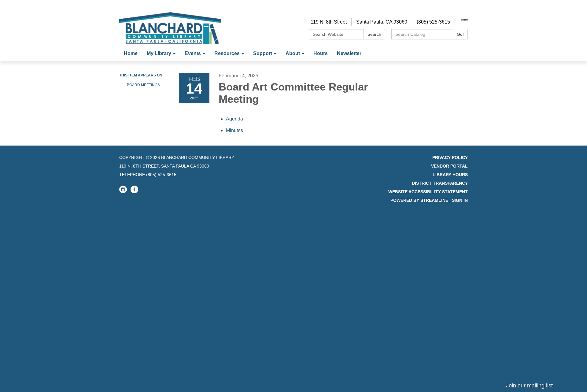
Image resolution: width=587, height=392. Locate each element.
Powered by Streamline (419, 200)
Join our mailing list (529, 386)
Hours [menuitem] (320, 53)
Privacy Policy (450, 157)
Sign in (460, 200)
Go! (460, 34)
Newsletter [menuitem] (349, 53)
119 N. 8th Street (329, 21)
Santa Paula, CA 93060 (381, 21)
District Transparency (440, 183)
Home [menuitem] (131, 53)
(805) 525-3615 (433, 21)
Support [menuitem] (262, 53)
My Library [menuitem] (159, 53)
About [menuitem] (293, 53)
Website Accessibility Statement (428, 191)
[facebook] (134, 191)
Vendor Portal (449, 166)
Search (374, 34)
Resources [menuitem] (227, 53)
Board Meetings (143, 85)
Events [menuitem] (193, 53)
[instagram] (123, 191)
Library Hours (450, 174)
